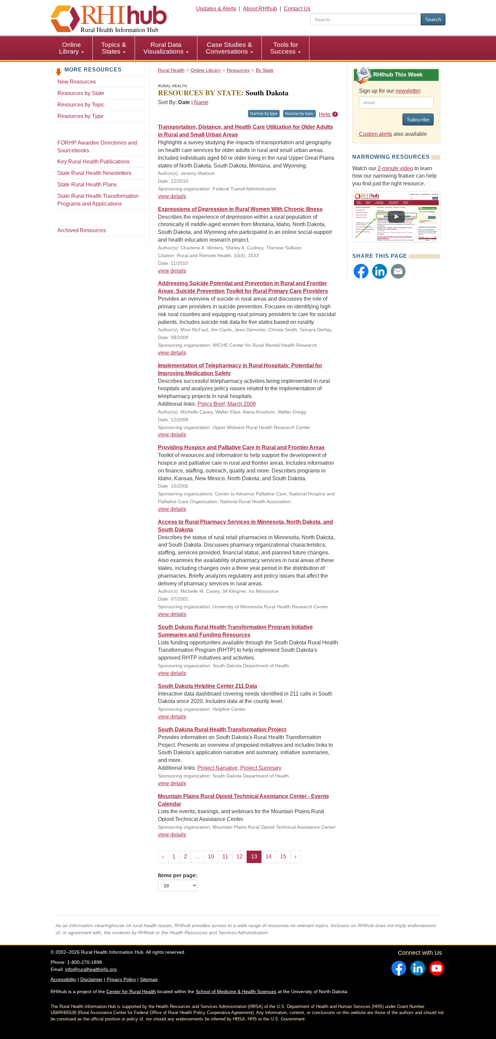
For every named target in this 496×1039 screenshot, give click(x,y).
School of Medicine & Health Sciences (236, 991)
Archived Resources (81, 230)
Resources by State (80, 93)
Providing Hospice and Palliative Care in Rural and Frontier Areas (241, 447)
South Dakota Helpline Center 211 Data (207, 686)
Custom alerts (375, 134)
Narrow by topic (299, 113)
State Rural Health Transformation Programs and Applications (98, 200)
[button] (361, 271)
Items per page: (177, 875)
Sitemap (149, 979)
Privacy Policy (121, 979)
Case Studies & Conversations (229, 48)
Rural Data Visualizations (164, 48)
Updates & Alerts (216, 8)
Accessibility (63, 979)
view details (172, 196)
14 (269, 856)
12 (240, 856)
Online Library (70, 48)
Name (201, 102)
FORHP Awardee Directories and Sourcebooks (97, 146)
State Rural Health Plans (87, 184)
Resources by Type (80, 116)
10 (211, 856)
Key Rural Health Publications (93, 161)
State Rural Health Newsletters (94, 173)
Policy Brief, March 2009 (226, 404)
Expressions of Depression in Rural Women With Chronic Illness (240, 209)
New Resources (76, 82)
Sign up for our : (390, 91)
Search (433, 19)
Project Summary (260, 768)
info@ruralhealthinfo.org (91, 969)
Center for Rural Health (131, 991)
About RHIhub (260, 8)
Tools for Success (284, 48)
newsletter (407, 91)
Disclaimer (91, 979)
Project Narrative (217, 768)
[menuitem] (72, 48)
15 (283, 856)
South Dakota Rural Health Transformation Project (222, 729)
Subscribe (418, 119)
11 (225, 856)
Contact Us (297, 8)
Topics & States (113, 48)
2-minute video (395, 168)
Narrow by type (264, 113)
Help (325, 114)
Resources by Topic (81, 105)
